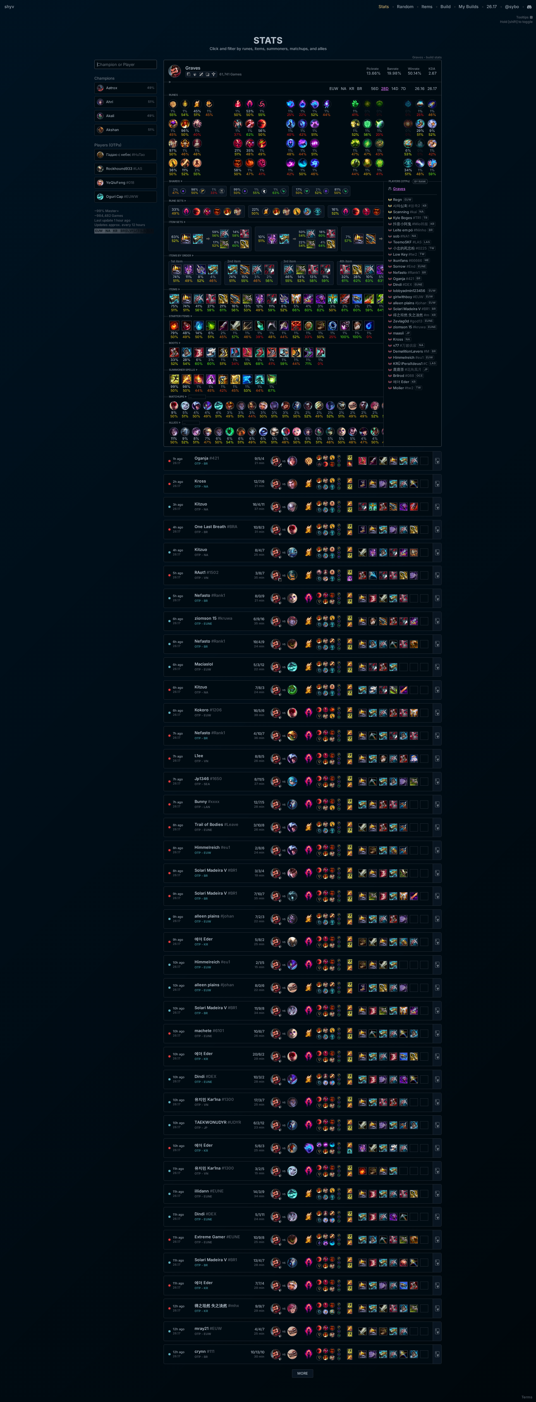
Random (405, 6)
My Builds (468, 6)
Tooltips (522, 17)
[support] (213, 74)
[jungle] (195, 74)
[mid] (201, 74)
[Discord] (529, 7)
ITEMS (173, 289)
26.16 (420, 88)
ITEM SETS (176, 222)
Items (427, 6)
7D (403, 88)
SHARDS (174, 181)
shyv (9, 6)
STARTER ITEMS (179, 316)
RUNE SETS (176, 200)
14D (394, 88)
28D (385, 88)
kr (351, 88)
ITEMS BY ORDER (180, 255)
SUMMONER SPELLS (182, 369)
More (302, 1373)
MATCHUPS (176, 396)
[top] (189, 74)
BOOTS (173, 342)
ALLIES (173, 422)
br (359, 88)
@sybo (512, 6)
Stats (384, 6)
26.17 (492, 6)
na (343, 88)
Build (446, 6)
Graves (399, 189)
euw (333, 88)
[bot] (207, 74)
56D (375, 88)
